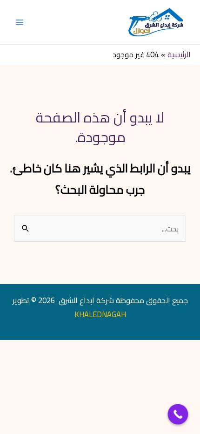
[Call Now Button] (178, 414)
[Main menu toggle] (19, 22)
